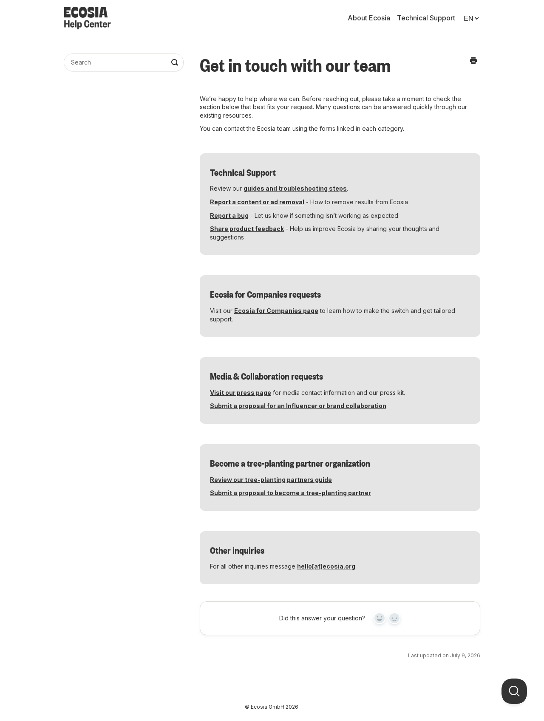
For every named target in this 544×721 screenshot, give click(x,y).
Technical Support (426, 18)
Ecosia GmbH (267, 707)
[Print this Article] (473, 60)
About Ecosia (369, 18)
